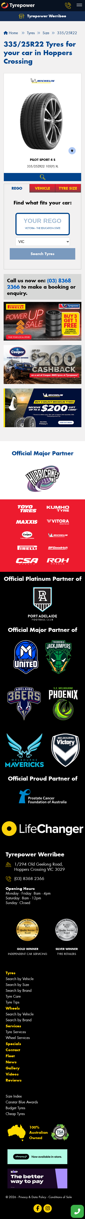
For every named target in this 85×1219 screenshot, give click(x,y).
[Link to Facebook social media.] (37, 1208)
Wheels (13, 1008)
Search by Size (17, 984)
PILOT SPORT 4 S (42, 160)
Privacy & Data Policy (32, 1197)
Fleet (10, 1055)
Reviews (14, 1080)
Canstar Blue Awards (22, 1102)
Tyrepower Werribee (46, 15)
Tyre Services (16, 1032)
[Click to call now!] (68, 5)
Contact (13, 1049)
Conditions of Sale (60, 1197)
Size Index (14, 1096)
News (11, 1062)
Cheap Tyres (15, 1113)
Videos (12, 1074)
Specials (13, 1043)
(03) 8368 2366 (29, 878)
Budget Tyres (15, 1108)
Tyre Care (13, 996)
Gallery (12, 1068)
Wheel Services (18, 1037)
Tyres (10, 972)
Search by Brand (19, 990)
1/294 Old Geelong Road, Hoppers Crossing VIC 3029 (39, 867)
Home (13, 33)
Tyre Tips (12, 1002)
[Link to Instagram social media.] (47, 1208)
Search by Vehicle (20, 979)
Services (13, 1026)
